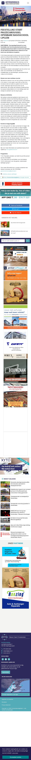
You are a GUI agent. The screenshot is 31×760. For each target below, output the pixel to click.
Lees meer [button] (15, 753)
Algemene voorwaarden (7, 699)
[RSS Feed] (9, 659)
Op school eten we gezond (18, 222)
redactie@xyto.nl (7, 651)
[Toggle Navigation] (28, 3)
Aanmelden (5, 672)
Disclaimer (4, 702)
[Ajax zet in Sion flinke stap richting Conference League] (5, 527)
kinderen (4, 174)
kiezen (9, 174)
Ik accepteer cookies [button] (15, 757)
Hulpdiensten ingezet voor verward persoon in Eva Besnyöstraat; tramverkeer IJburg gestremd (21, 491)
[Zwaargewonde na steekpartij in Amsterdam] (5, 499)
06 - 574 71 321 (21, 197)
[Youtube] (5, 659)
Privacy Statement (6, 705)
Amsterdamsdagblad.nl (12, 2)
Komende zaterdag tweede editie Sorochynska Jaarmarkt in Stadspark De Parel (20, 483)
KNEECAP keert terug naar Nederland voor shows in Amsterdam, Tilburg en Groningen (20, 512)
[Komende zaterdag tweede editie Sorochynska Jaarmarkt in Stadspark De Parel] (5, 484)
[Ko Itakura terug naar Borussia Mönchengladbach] (5, 520)
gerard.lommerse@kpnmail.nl (8, 171)
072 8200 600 (7, 649)
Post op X (16, 209)
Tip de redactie (16, 212)
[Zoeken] (28, 240)
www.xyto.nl (6, 653)
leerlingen (14, 174)
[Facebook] (2, 659)
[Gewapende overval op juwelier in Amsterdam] (5, 506)
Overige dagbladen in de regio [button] (10, 694)
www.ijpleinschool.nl (11, 149)
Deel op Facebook (16, 205)
